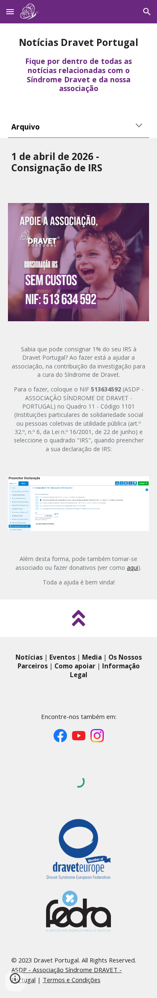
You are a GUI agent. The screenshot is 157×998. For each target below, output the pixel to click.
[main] (78, 64)
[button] (10, 11)
